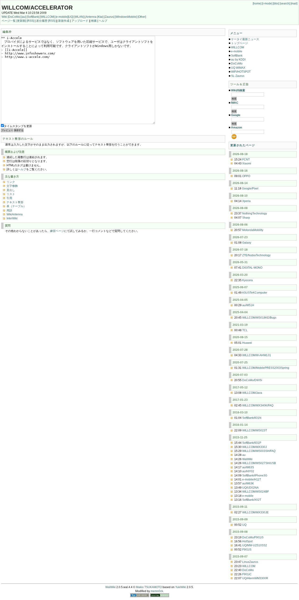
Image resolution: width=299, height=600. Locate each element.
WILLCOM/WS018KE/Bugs (259, 317)
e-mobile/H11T (251, 479)
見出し (11, 190)
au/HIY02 (248, 471)
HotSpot (247, 541)
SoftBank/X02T (251, 499)
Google (235, 115)
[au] (23, 16)
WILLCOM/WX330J (254, 447)
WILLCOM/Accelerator (37, 7)
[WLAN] (79, 16)
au (244, 455)
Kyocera (247, 280)
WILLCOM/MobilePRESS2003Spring (265, 367)
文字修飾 (12, 186)
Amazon (236, 127)
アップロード (79, 20)
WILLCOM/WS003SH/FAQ (258, 451)
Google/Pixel (250, 188)
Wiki (4, 16)
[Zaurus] (109, 16)
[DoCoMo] (14, 16)
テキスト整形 (15, 202)
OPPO (246, 176)
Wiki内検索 (238, 90)
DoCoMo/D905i (252, 380)
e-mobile (236, 51)
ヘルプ (103, 20)
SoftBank (236, 55)
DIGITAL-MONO (252, 267)
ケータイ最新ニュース (245, 39)
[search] (285, 3)
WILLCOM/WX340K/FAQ (257, 405)
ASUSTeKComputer (254, 292)
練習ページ (57, 231)
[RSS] (30, 20)
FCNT (246, 159)
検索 (94, 20)
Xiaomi (246, 163)
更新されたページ (242, 145)
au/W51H (248, 305)
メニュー (236, 33)
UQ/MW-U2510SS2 (254, 545)
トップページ (239, 43)
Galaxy (246, 242)
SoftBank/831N (251, 417)
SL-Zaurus (237, 76)
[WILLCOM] (47, 16)
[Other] (142, 16)
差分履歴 (41, 20)
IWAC (234, 102)
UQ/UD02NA (250, 487)
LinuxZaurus (250, 562)
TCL (245, 330)
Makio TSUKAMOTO (149, 587)
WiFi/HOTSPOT (241, 71)
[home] (257, 3)
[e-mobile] (61, 16)
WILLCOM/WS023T (254, 430)
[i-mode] (267, 3)
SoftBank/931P (251, 442)
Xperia (246, 201)
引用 (9, 198)
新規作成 (63, 20)
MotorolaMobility (252, 230)
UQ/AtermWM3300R (255, 578)
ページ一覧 (9, 20)
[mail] (294, 3)
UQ (244, 524)
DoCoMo (236, 63)
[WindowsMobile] (126, 16)
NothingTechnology (254, 213)
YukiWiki (180, 587)
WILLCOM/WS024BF (255, 491)
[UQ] (71, 16)
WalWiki (247, 459)
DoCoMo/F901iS (252, 537)
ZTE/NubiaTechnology (256, 255)
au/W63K (248, 483)
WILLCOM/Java (252, 392)
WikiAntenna (15, 214)
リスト (11, 194)
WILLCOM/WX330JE (255, 512)
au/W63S (248, 467)
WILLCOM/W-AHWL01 (256, 355)
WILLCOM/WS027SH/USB (259, 463)
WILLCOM (237, 47)
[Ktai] (100, 16)
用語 (9, 210)
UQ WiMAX (238, 67)
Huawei (247, 342)
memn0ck (157, 591)
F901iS (246, 549)
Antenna (91, 16)
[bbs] (276, 3)
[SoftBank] (33, 16)
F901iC (247, 574)
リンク (11, 182)
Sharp (246, 217)
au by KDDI (238, 59)
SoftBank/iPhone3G (254, 475)
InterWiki (12, 218)
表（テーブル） (16, 206)
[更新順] (21, 20)
